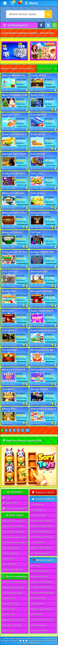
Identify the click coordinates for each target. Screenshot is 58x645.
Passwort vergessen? (16, 508)
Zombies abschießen (41, 587)
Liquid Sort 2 (9, 559)
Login (8, 497)
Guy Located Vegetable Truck (15, 532)
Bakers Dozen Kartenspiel (15, 521)
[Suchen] (48, 14)
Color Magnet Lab (11, 548)
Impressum (34, 643)
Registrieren (11, 503)
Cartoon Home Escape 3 (15, 542)
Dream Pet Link (10, 604)
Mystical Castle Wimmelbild (15, 526)
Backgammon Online (13, 587)
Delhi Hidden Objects (41, 531)
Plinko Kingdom (10, 553)
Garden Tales (9, 598)
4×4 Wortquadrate (40, 553)
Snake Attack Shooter (13, 569)
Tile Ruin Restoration (13, 593)
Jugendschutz (36, 641)
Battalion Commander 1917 (44, 609)
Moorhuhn (36, 566)
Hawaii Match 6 (38, 510)
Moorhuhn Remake (12, 625)
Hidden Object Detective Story (44, 521)
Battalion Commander (41, 582)
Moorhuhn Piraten (40, 576)
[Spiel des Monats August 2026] (29, 485)
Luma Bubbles (38, 542)
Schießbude (37, 614)
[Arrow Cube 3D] (14, 51)
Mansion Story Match (41, 548)
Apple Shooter (38, 603)
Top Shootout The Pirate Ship (44, 620)
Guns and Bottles (39, 630)
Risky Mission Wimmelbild (43, 537)
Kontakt (23, 643)
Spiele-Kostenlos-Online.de (23, 639)
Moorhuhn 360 (38, 598)
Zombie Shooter (39, 625)
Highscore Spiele (44, 492)
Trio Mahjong (37, 504)
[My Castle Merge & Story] (43, 51)
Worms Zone (9, 609)
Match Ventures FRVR (13, 620)
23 (27, 430)
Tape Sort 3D (9, 564)
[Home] (5, 3)
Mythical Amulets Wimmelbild (44, 526)
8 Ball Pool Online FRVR (14, 582)
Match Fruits (9, 631)
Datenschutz (51, 641)
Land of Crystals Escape (14, 537)
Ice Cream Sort (38, 515)
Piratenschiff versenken (42, 593)
